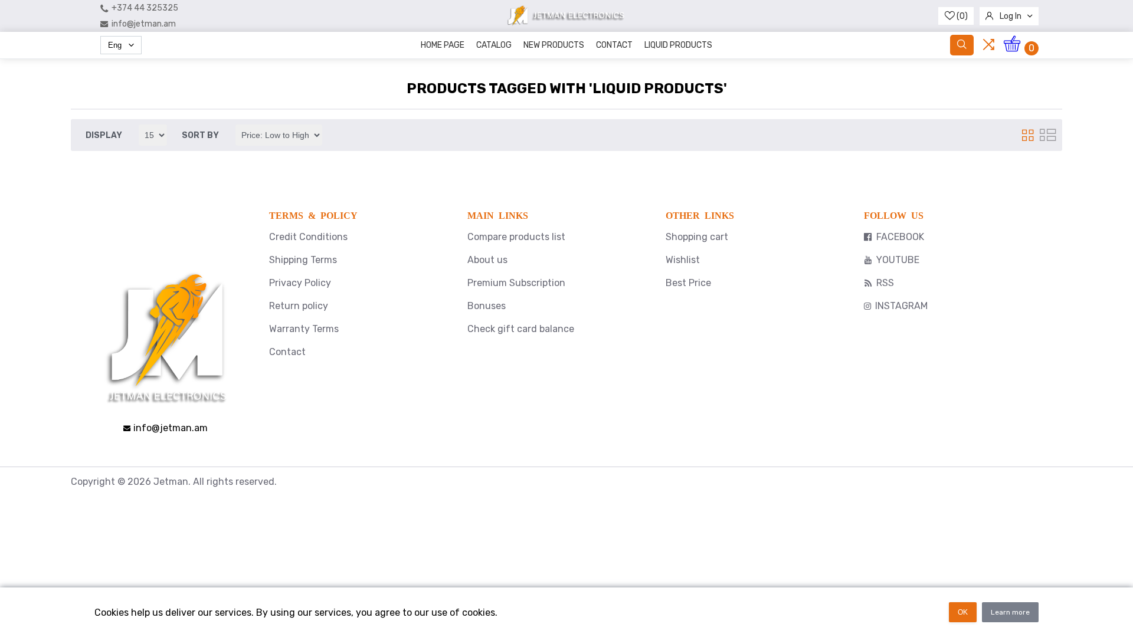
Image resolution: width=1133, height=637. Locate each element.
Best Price (688, 282)
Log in (1010, 16)
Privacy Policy (300, 282)
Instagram (901, 305)
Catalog (494, 45)
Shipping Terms (303, 259)
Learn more (1010, 612)
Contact (614, 45)
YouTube (897, 259)
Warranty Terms (304, 328)
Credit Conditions (308, 236)
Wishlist (683, 259)
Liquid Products (678, 45)
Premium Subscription (516, 282)
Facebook (900, 236)
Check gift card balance (520, 328)
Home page (442, 45)
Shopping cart (697, 236)
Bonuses (486, 305)
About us (487, 259)
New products (553, 45)
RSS (885, 282)
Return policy (298, 305)
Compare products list (516, 236)
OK (963, 612)
